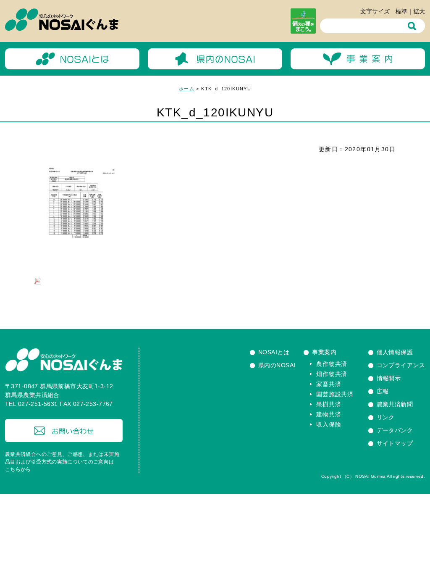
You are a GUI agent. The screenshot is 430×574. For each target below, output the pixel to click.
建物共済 (328, 414)
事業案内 (324, 352)
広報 (383, 391)
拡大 (419, 11)
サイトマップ (395, 443)
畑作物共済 (331, 374)
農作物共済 (331, 364)
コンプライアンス (401, 365)
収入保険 (328, 424)
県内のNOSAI (276, 365)
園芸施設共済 (334, 394)
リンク (386, 417)
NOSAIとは (273, 352)
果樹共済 (328, 404)
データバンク (395, 430)
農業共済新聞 (395, 404)
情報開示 (389, 378)
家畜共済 (328, 384)
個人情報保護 (395, 352)
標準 (401, 11)
